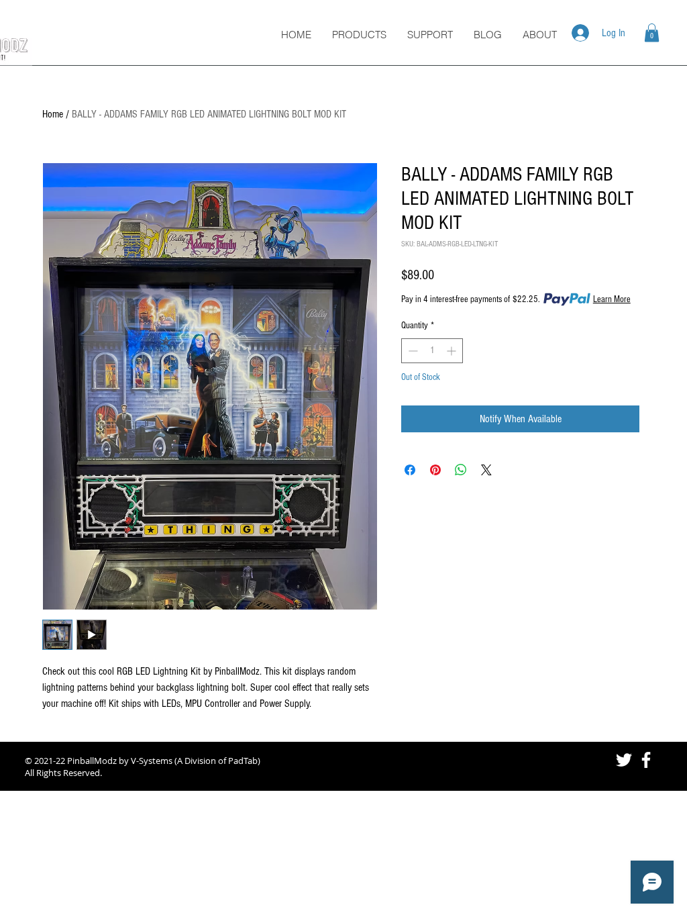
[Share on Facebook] (410, 470)
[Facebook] (646, 760)
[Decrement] (411, 351)
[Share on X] (486, 470)
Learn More (612, 299)
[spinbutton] (432, 351)
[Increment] (452, 351)
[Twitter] (624, 760)
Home (52, 114)
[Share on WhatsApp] (461, 470)
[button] (651, 32)
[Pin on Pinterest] (435, 470)
